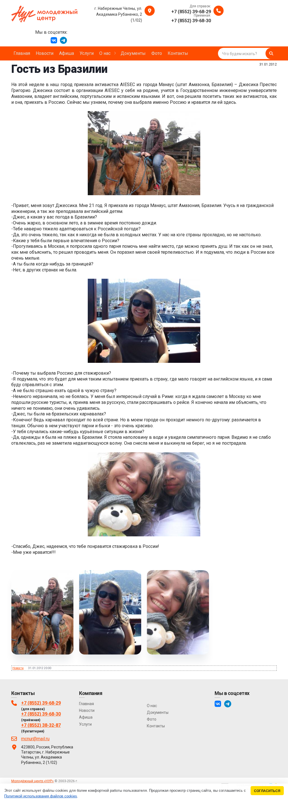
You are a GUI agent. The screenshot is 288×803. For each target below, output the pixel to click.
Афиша (86, 717)
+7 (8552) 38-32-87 (41, 725)
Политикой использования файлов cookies (40, 796)
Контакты (156, 726)
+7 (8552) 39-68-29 (41, 703)
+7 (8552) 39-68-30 (41, 714)
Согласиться (267, 791)
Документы (157, 712)
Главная (86, 703)
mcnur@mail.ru (35, 738)
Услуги (85, 724)
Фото (151, 719)
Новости (18, 668)
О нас (152, 705)
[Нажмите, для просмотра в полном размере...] (144, 193)
